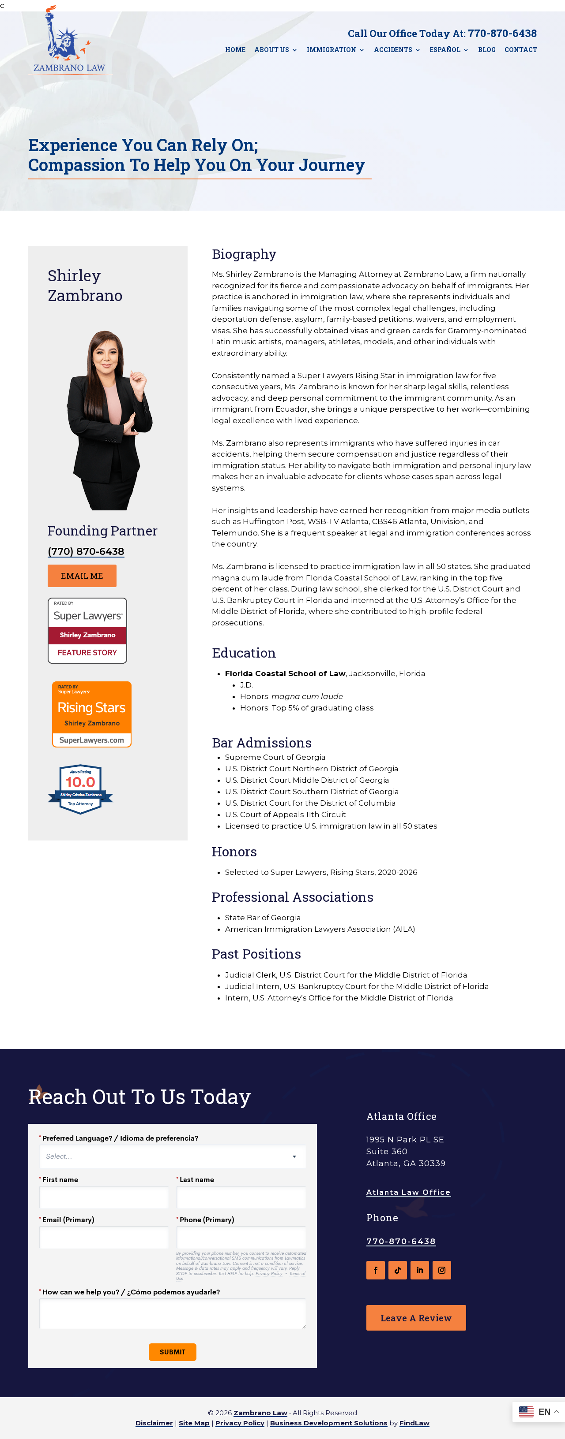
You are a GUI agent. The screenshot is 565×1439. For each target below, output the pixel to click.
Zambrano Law (260, 1413)
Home (235, 50)
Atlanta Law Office (408, 1192)
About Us (271, 50)
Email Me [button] (82, 575)
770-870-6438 (502, 33)
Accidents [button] (393, 50)
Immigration (331, 50)
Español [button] (445, 50)
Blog (487, 50)
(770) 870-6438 (86, 552)
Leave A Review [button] (416, 1318)
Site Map (194, 1423)
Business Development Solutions (329, 1423)
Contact (521, 50)
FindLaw (414, 1423)
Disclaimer (154, 1423)
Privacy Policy (239, 1423)
